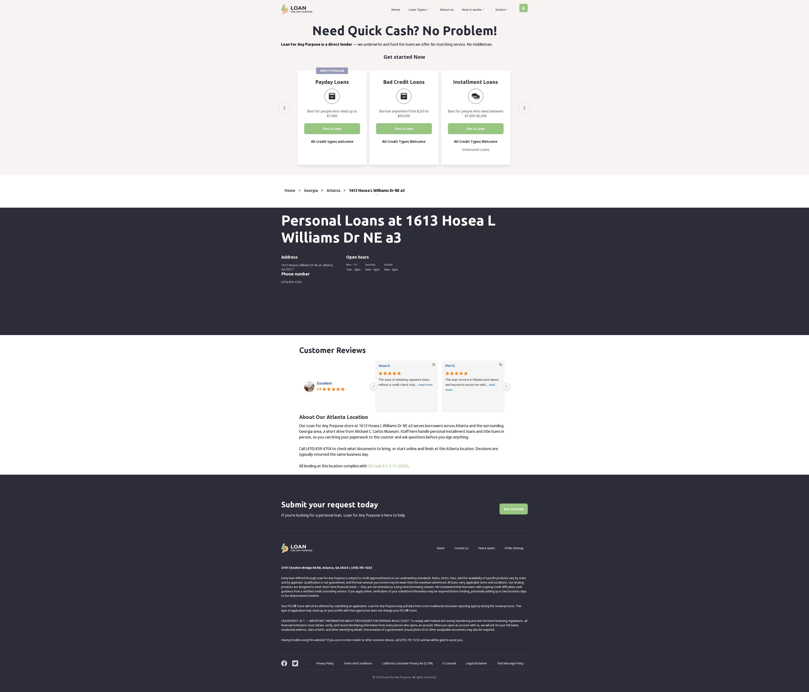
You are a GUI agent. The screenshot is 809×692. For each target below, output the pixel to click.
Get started (514, 509)
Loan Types (417, 9)
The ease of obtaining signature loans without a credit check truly (406, 382)
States (500, 9)
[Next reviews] (506, 386)
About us (447, 9)
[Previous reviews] (373, 386)
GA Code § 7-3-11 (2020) (388, 465)
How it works (472, 9)
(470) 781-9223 (361, 568)
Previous (284, 107)
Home (395, 9)
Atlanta (333, 190)
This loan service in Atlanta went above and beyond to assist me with (472, 384)
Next (524, 107)
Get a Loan (332, 128)
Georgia (311, 190)
